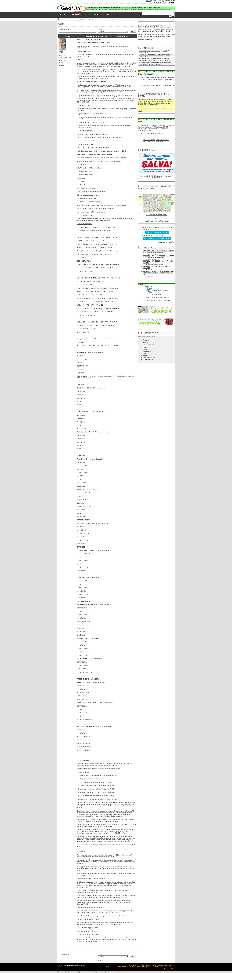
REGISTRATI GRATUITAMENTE (157, 232)
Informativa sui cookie (120, 972)
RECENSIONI (110, 967)
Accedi (148, 1)
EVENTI (148, 965)
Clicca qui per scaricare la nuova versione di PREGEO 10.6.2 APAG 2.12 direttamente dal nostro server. (156, 78)
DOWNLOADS (169, 967)
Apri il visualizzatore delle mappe (156, 215)
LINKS (165, 968)
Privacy (110, 972)
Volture (145, 348)
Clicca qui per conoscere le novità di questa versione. (156, 85)
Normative (147, 352)
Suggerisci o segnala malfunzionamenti (157, 221)
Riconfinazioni (148, 344)
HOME (60, 15)
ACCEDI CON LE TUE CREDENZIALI (157, 239)
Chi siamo (60, 972)
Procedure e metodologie (72, 20)
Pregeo (153, 254)
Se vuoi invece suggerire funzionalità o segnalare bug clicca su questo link (156, 140)
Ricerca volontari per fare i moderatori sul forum (158, 108)
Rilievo (145, 355)
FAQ (154, 965)
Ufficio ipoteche (149, 357)
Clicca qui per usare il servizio (153, 133)
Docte (145, 350)
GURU (108, 15)
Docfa (82, 20)
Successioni (147, 346)
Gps (144, 354)
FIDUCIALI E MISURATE (97, 15)
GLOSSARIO (162, 965)
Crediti (60, 967)
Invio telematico (149, 359)
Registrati (166, 2)
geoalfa (60, 51)
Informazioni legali (76, 972)
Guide (62, 20)
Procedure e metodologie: (147, 337)
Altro (152, 269)
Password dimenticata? (165, 242)
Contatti (67, 972)
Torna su (98, 961)
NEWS (66, 15)
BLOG (114, 15)
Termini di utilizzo (88, 972)
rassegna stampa (156, 264)
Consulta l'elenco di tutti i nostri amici (157, 300)
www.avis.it (159, 176)
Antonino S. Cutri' (80, 965)
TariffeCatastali (156, 294)
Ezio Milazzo (70, 965)
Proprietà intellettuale (100, 972)
